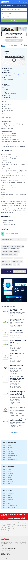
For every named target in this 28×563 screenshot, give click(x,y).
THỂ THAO (19, 523)
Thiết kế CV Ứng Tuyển (11, 233)
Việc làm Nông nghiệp (8, 453)
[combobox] (14, 9)
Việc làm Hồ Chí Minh (8, 469)
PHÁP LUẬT (3, 529)
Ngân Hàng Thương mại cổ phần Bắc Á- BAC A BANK (17, 398)
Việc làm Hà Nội (7, 471)
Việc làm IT (6, 501)
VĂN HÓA (14, 526)
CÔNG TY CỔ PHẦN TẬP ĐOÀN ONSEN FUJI (17, 411)
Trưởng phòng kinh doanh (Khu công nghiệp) (17, 319)
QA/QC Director (6, 261)
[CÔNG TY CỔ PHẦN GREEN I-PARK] (5, 322)
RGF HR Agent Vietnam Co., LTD (14, 37)
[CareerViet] (18, 518)
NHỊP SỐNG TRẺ (14, 523)
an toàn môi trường (7, 264)
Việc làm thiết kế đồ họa (9, 507)
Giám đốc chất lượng (17, 261)
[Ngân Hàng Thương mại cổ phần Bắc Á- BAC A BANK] (5, 394)
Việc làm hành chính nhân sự (10, 505)
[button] (23, 2)
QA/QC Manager (19, 258)
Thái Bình (6, 53)
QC (18, 264)
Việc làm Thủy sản (7, 457)
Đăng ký (19, 5)
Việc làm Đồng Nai (7, 475)
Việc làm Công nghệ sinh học (10, 455)
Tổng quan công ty (12, 45)
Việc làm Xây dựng (7, 447)
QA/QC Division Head (7, 258)
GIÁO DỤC (24, 523)
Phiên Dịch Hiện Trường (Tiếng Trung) (16, 309)
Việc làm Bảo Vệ (7, 449)
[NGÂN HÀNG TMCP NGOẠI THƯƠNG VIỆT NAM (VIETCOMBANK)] (5, 379)
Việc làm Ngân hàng (8, 451)
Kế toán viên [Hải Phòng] (16, 365)
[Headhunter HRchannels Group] (5, 312)
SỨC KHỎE (19, 527)
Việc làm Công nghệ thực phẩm (10, 459)
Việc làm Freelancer (8, 499)
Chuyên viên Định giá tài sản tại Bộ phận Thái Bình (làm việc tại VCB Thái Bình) (17, 378)
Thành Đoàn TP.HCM (5, 554)
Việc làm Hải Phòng (8, 481)
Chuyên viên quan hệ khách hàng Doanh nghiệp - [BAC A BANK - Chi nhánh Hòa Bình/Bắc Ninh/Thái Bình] (17, 394)
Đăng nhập (24, 5)
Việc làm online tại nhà (8, 493)
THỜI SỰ (4, 525)
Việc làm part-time (7, 495)
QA (14, 264)
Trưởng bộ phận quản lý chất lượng (10, 251)
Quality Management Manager (9, 254)
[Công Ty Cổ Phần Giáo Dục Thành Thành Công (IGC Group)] (5, 368)
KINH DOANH (8, 523)
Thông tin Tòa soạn (5, 553)
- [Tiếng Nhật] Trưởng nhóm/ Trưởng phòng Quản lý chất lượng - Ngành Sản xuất (12, 247)
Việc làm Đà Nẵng (7, 479)
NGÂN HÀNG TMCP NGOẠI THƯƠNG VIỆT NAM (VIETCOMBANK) (16, 383)
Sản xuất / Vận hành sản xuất (11, 74)
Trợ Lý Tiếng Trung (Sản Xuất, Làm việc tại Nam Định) (18, 419)
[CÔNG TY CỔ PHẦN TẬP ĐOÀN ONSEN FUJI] (5, 410)
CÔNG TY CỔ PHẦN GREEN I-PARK (16, 323)
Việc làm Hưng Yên (7, 483)
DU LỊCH (9, 532)
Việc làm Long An (7, 477)
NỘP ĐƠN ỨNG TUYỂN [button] (14, 40)
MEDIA (3, 523)
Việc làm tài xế (6, 503)
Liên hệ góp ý (4, 558)
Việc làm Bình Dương (8, 473)
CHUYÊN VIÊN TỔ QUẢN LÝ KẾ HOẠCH (18, 341)
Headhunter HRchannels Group (17, 312)
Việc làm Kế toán (7, 445)
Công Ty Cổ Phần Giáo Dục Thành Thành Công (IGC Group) (18, 367)
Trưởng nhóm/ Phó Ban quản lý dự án (17, 408)
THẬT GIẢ (24, 527)
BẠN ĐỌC (24, 525)
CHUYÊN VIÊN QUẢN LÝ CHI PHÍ (17, 354)
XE (8, 530)
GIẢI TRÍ (14, 529)
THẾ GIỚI (4, 527)
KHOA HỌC (19, 525)
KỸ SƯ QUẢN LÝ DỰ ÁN (16, 330)
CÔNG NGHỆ (9, 527)
